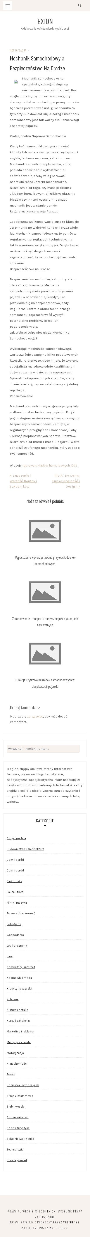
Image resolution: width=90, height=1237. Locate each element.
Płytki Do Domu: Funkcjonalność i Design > (66, 481)
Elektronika (14, 881)
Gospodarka (15, 935)
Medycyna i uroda (19, 1042)
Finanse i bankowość (21, 913)
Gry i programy (17, 945)
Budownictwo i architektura (25, 849)
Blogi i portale (16, 838)
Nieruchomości (17, 1063)
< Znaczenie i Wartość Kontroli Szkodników (23, 481)
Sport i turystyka (18, 1128)
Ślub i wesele (16, 1106)
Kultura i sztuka (17, 1010)
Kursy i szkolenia (18, 1020)
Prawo (11, 1074)
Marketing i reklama (20, 1031)
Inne (9, 956)
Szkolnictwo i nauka (20, 1138)
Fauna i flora (15, 892)
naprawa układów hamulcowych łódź (49, 465)
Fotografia (14, 924)
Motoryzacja (18, 50)
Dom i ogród (15, 859)
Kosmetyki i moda (19, 977)
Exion (45, 21)
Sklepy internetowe (20, 1095)
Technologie (15, 1149)
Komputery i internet (21, 967)
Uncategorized (17, 1160)
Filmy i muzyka (17, 902)
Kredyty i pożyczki (19, 988)
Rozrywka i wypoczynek (23, 1085)
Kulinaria (13, 999)
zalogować (35, 716)
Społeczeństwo (18, 1117)
